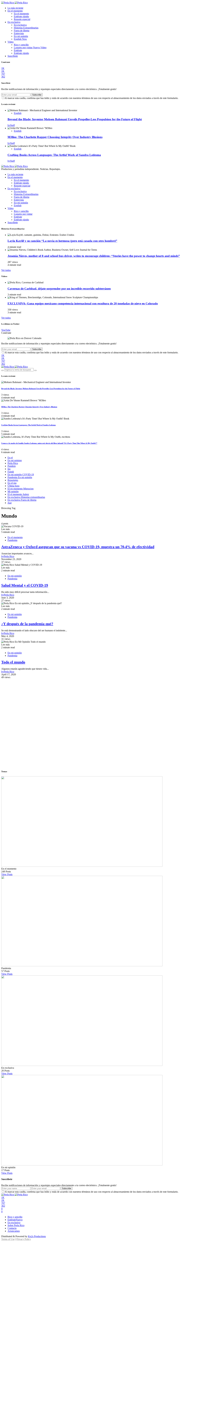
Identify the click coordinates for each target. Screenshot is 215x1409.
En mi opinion (15, 460)
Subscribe (36, 95)
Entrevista (19, 33)
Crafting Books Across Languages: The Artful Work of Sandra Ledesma (54, 155)
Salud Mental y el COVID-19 (24, 585)
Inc (9, 469)
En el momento (15, 10)
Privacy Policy (23, 1239)
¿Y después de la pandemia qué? (27, 624)
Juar (10, 502)
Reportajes (13, 480)
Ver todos (6, 270)
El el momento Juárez (18, 494)
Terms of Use (8, 1239)
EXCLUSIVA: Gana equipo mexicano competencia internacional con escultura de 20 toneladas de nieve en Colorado (83, 303)
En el (10, 457)
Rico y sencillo (21, 44)
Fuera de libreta (21, 30)
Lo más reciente (15, 8)
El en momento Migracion (21, 488)
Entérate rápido (21, 16)
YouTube (5, 330)
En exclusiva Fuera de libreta (22, 500)
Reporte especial (22, 19)
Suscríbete (13, 56)
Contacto (12, 1228)
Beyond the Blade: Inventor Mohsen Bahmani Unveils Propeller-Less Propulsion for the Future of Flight (75, 119)
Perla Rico (13, 463)
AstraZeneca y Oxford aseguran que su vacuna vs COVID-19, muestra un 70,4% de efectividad (77, 547)
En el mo (12, 483)
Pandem (12, 466)
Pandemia (12, 540)
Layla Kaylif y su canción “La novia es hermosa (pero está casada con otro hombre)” (62, 240)
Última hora (13, 485)
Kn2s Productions (37, 1236)
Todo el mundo (13, 662)
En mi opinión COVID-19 (21, 474)
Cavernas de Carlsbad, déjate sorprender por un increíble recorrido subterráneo (59, 288)
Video (11, 42)
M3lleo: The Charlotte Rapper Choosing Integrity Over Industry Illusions (55, 137)
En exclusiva (14, 22)
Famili (11, 471)
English (20, 39)
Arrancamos (14, 1231)
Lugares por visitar (30, 47)
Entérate (18, 50)
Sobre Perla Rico (16, 1225)
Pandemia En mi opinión (20, 477)
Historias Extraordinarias (26, 27)
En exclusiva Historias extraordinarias (26, 497)
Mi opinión (13, 491)
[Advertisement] (107, 701)
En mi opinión (21, 36)
